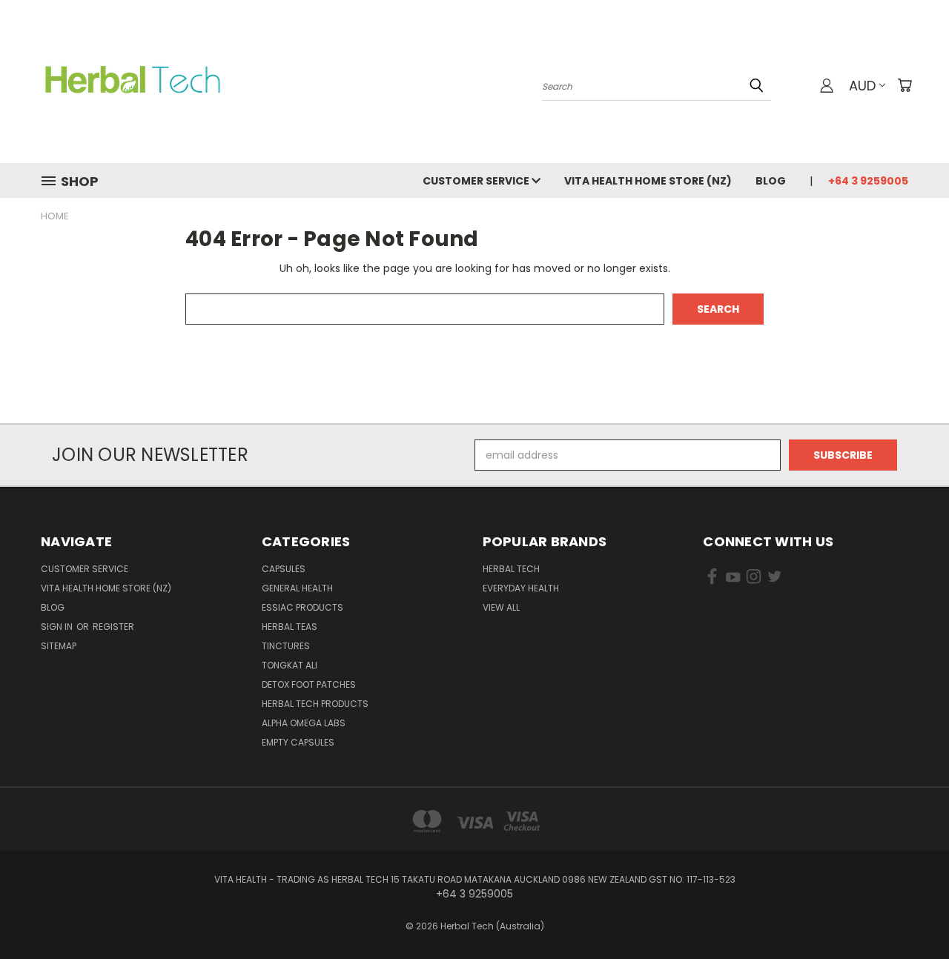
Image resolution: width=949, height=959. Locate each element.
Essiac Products (302, 607)
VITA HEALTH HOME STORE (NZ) (648, 180)
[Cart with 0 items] (904, 85)
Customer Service (477, 180)
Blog (770, 180)
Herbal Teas (289, 626)
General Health (297, 588)
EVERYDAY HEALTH (521, 588)
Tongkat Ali (289, 665)
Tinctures (286, 646)
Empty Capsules (298, 742)
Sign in (58, 626)
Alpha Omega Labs (303, 723)
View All (501, 607)
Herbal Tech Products (315, 703)
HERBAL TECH (511, 569)
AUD (862, 85)
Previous (910, 913)
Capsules (283, 569)
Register (113, 626)
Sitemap (58, 646)
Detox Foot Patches (309, 684)
